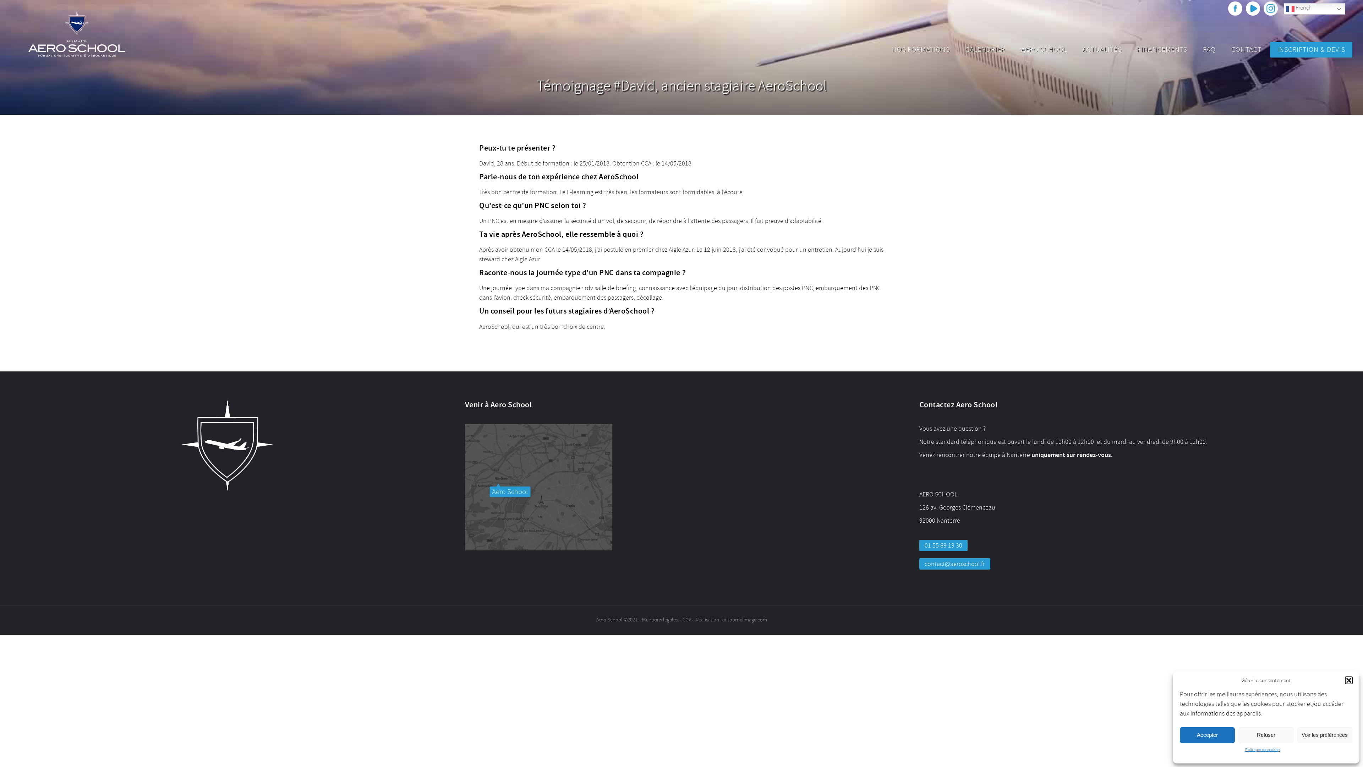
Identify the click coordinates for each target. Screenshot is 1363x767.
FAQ (1209, 49)
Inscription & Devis (1311, 49)
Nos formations (921, 49)
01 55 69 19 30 (943, 545)
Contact (1246, 49)
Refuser (1266, 735)
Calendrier (985, 49)
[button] (1348, 680)
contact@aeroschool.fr (955, 564)
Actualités (1102, 49)
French (1303, 7)
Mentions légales (660, 619)
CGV (687, 619)
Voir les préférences (1325, 735)
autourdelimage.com (744, 619)
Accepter (1207, 735)
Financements (1162, 49)
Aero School (1044, 49)
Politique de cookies (1262, 749)
